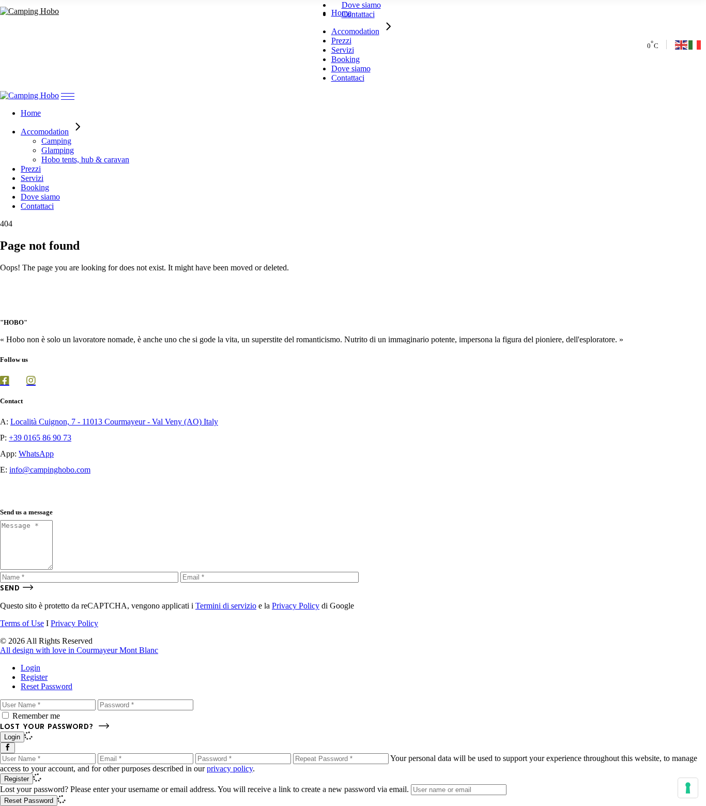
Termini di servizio (225, 605)
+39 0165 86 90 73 (40, 437)
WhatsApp (36, 453)
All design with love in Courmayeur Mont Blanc (79, 650)
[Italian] (695, 44)
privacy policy (230, 768)
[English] (681, 44)
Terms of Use (22, 623)
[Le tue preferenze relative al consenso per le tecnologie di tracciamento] (688, 788)
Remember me (36, 715)
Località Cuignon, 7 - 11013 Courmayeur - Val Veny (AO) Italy (114, 421)
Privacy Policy (295, 605)
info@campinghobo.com (49, 469)
